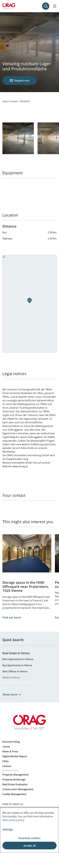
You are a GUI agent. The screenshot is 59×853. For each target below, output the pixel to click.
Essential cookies (29, 838)
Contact (6, 766)
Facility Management (14, 794)
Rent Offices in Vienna (14, 671)
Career (6, 746)
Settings (7, 829)
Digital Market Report (14, 756)
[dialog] (29, 830)
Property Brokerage (13, 779)
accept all (29, 845)
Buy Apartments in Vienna (17, 665)
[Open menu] (55, 6)
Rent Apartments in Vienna (17, 659)
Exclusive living (11, 741)
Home (8, 6)
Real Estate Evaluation (15, 784)
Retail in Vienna (11, 677)
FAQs (5, 761)
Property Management (15, 774)
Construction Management (17, 789)
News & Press (10, 751)
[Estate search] (45, 6)
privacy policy (16, 820)
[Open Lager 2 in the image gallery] (18, 138)
